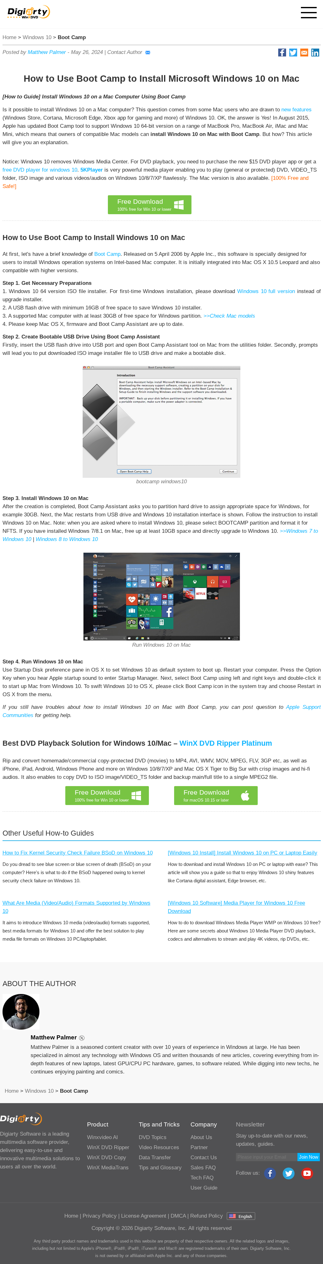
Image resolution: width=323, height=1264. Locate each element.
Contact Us (204, 1158)
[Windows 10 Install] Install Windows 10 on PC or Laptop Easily (242, 853)
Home (9, 37)
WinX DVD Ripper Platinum (225, 743)
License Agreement (143, 1216)
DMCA (178, 1216)
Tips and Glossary (160, 1168)
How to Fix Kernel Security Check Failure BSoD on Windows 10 (78, 853)
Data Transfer (155, 1158)
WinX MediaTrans (108, 1168)
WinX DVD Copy (106, 1158)
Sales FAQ (203, 1168)
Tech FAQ (202, 1178)
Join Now (308, 1157)
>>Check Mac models (229, 316)
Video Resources (159, 1147)
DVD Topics (153, 1137)
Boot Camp (107, 254)
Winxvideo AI (102, 1137)
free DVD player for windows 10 (40, 170)
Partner (199, 1147)
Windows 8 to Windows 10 (67, 539)
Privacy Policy (100, 1216)
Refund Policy (206, 1216)
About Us (201, 1137)
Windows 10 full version (266, 291)
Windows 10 (37, 37)
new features (296, 110)
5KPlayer (91, 170)
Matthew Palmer (47, 52)
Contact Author (124, 52)
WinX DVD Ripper (108, 1147)
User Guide (204, 1188)
